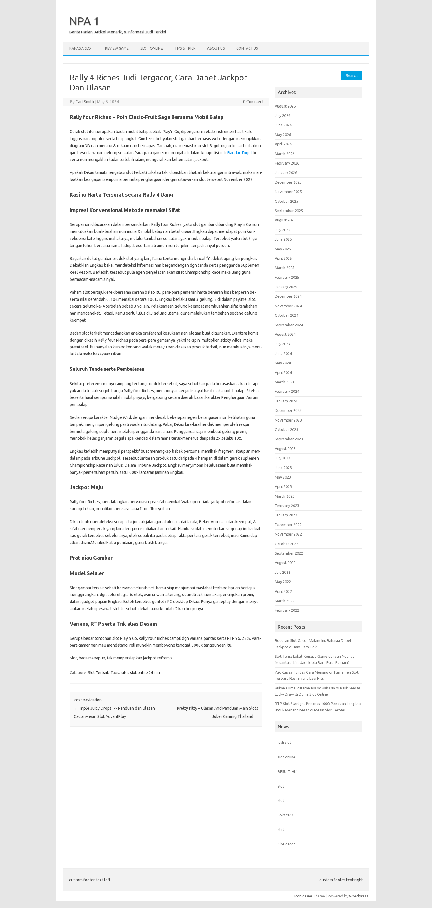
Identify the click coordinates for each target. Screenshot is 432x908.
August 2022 (285, 562)
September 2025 (289, 211)
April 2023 (283, 486)
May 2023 (283, 477)
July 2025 (282, 230)
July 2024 (282, 344)
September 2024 (289, 325)
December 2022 (288, 525)
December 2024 (288, 296)
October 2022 (286, 544)
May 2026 (283, 134)
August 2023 (285, 449)
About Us (216, 48)
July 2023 (282, 458)
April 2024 (283, 372)
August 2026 (285, 106)
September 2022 (289, 553)
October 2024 (286, 315)
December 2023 (288, 410)
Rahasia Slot (81, 48)
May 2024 (283, 363)
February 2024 (287, 391)
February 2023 (287, 505)
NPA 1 (84, 21)
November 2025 (288, 191)
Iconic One (303, 896)
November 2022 (288, 534)
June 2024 (283, 353)
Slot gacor (286, 844)
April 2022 (283, 591)
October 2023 (286, 429)
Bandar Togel (239, 152)
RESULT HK (287, 771)
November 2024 (288, 306)
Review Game (117, 48)
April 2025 (283, 258)
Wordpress (358, 896)
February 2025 (287, 277)
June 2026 (283, 125)
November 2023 (288, 420)
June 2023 (283, 468)
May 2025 (283, 249)
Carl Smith (85, 101)
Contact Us (247, 48)
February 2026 (287, 163)
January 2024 (286, 401)
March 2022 (284, 601)
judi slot (284, 742)
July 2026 (282, 115)
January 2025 (286, 287)
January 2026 (286, 172)
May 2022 (283, 582)
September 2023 (289, 439)
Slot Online (151, 48)
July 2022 (282, 572)
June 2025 (283, 239)
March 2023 (284, 496)
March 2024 (284, 382)
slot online (286, 757)
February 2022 (287, 610)
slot (281, 786)
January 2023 (286, 515)
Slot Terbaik (98, 672)
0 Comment (253, 101)
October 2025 (286, 201)
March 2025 (284, 268)
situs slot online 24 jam (140, 672)
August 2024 (285, 334)
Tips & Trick (185, 48)
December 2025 (288, 182)
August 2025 (285, 220)
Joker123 (285, 815)
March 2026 (284, 154)
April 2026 (283, 144)
